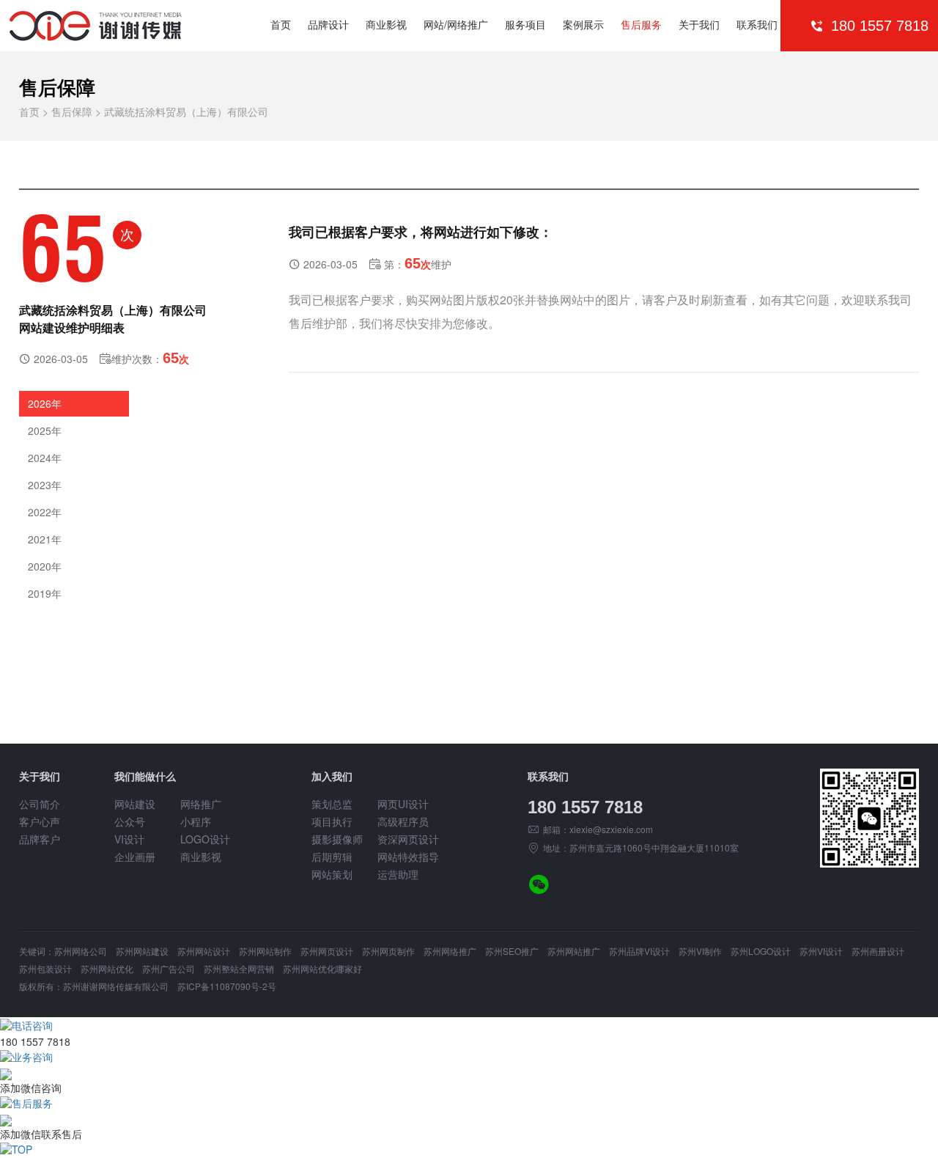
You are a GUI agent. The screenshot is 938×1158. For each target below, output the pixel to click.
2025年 (45, 430)
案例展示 (583, 24)
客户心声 (39, 821)
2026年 (45, 403)
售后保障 (71, 111)
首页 (280, 24)
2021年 (45, 539)
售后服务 (641, 24)
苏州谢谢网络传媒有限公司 (116, 986)
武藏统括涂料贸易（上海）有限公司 (186, 111)
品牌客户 (39, 839)
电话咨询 (32, 1025)
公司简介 (39, 803)
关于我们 (699, 24)
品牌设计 (328, 24)
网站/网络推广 (456, 24)
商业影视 (386, 24)
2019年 (45, 593)
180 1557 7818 (585, 807)
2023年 (45, 484)
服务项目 (525, 24)
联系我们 (757, 24)
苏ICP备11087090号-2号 (226, 986)
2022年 (45, 512)
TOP (22, 1149)
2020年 (45, 566)
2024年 (45, 457)
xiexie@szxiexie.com (611, 829)
